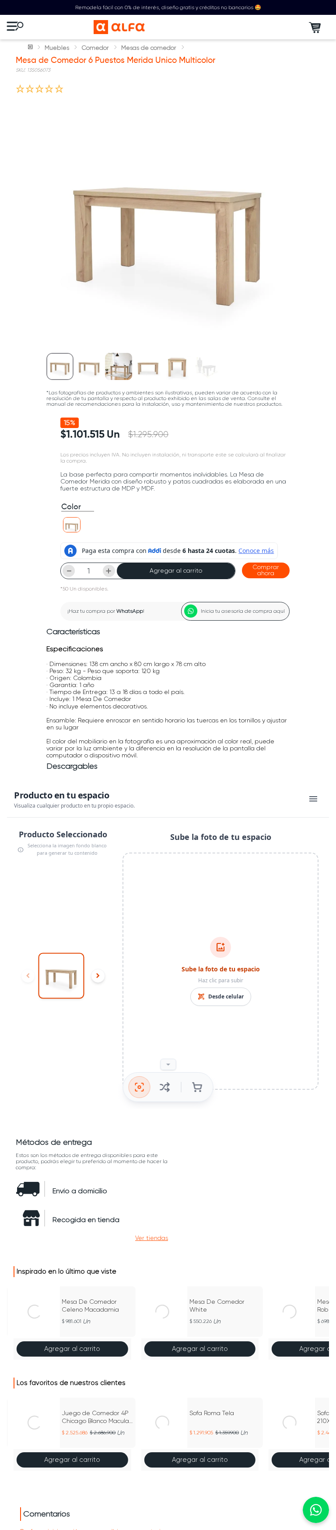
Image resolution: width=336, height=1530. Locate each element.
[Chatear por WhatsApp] (316, 1510)
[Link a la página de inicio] (31, 47)
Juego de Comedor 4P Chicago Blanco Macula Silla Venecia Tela (95, 1417)
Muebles (57, 47)
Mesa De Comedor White (217, 1305)
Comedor (95, 47)
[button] (71, 524)
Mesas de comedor (148, 47)
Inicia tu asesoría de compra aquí (243, 611)
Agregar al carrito (176, 570)
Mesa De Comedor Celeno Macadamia (90, 1305)
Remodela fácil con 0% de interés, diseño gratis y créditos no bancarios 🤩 (168, 7)
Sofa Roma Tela (211, 1412)
